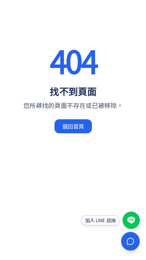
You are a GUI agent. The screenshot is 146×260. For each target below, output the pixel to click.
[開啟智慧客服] (130, 241)
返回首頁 (73, 126)
